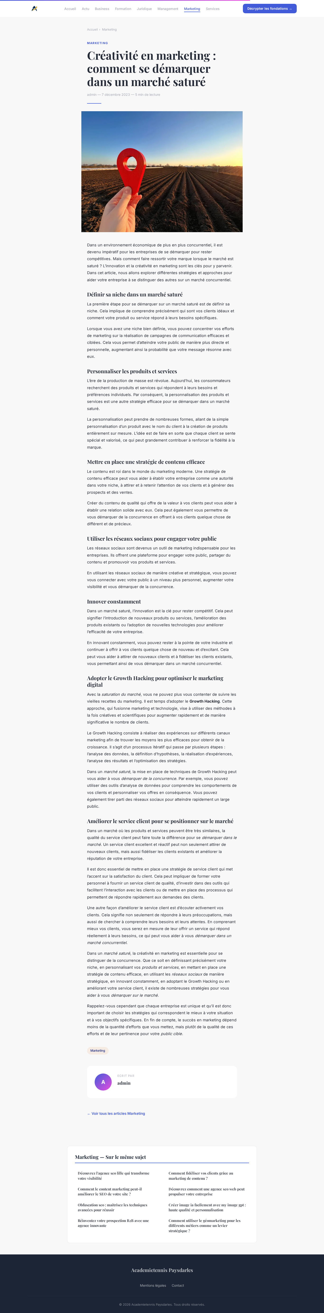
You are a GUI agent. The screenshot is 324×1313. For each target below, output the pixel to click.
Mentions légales (153, 1285)
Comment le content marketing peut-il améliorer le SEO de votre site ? (110, 1191)
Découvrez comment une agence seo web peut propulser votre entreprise (207, 1191)
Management (167, 8)
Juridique (144, 8)
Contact (178, 1285)
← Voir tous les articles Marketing (116, 1113)
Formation (123, 8)
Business (102, 8)
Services (213, 8)
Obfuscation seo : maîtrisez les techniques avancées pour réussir (112, 1207)
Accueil (70, 8)
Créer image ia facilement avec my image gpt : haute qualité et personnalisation (207, 1207)
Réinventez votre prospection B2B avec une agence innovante (113, 1223)
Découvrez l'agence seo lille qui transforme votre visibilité (113, 1175)
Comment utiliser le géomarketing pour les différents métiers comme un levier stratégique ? (205, 1225)
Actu (85, 8)
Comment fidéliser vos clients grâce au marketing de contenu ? (201, 1175)
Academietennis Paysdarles (162, 1270)
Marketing (192, 8)
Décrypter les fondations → (269, 8)
